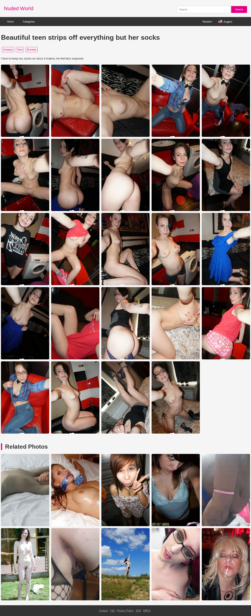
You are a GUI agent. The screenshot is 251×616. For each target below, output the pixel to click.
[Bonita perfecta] (176, 525)
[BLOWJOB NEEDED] (226, 599)
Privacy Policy (125, 610)
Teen (20, 49)
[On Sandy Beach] (125, 599)
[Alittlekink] (176, 599)
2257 (138, 610)
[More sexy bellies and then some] (226, 525)
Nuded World (18, 8)
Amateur (8, 49)
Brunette (31, 49)
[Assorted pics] (25, 599)
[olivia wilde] (25, 525)
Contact (103, 610)
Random (207, 21)
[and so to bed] (75, 525)
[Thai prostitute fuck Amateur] (125, 525)
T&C (112, 610)
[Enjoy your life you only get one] (75, 599)
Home (10, 21)
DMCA (147, 610)
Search (239, 9)
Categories (29, 21)
